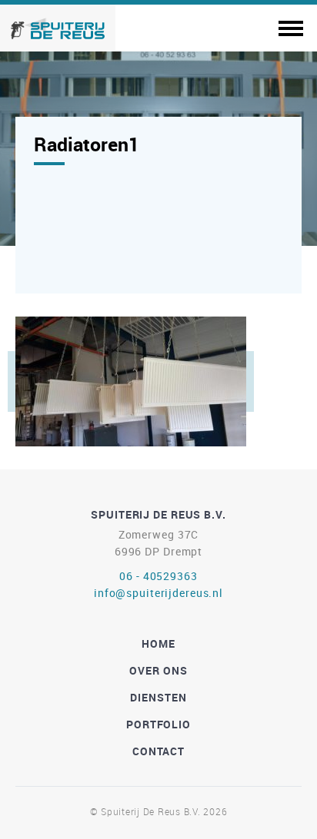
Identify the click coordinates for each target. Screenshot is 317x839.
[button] (291, 25)
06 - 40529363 (158, 576)
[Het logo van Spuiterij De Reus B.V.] (58, 26)
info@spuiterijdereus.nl (158, 592)
